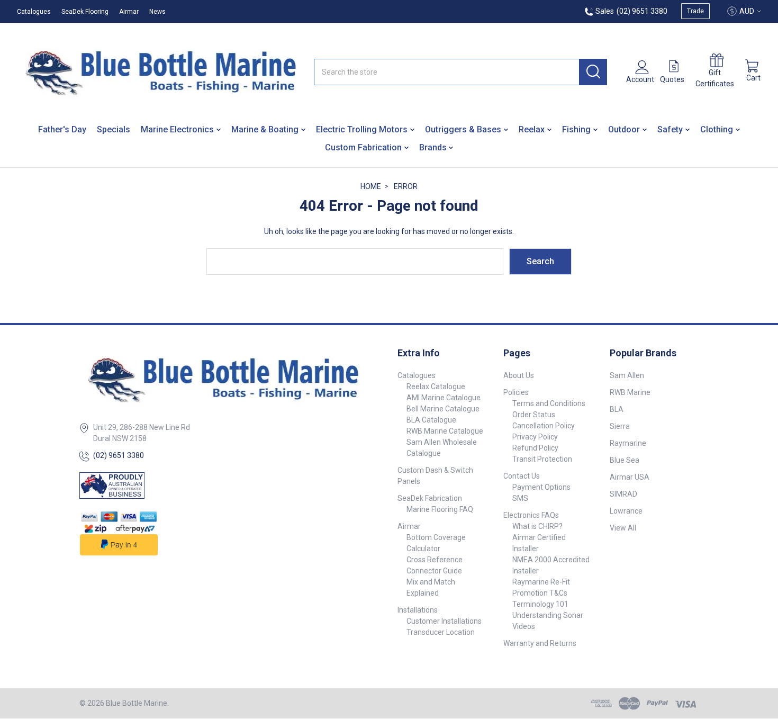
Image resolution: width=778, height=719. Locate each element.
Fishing (576, 129)
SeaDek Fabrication (429, 498)
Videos (523, 626)
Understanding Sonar (547, 615)
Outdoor (624, 129)
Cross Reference (434, 559)
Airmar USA (629, 477)
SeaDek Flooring (84, 11)
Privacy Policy (535, 437)
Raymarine (628, 443)
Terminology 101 (540, 604)
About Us (518, 375)
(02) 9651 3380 (118, 455)
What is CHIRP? (537, 526)
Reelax (532, 129)
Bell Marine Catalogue (443, 409)
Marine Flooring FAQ (439, 509)
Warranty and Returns (539, 643)
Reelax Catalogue (435, 386)
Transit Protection (542, 459)
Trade (695, 11)
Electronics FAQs (531, 515)
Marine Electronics (177, 129)
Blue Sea (624, 460)
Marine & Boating (264, 129)
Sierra (620, 426)
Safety (670, 129)
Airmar (129, 11)
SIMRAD (623, 494)
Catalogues (34, 11)
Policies (516, 392)
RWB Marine (630, 392)
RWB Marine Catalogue (444, 431)
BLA (616, 409)
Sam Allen (627, 375)
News (157, 11)
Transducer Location (440, 632)
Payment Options (541, 487)
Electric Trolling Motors (362, 129)
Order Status (533, 414)
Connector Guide (434, 571)
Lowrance (626, 511)
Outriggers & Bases (463, 129)
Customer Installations (444, 621)
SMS (520, 498)
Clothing (716, 129)
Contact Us (521, 476)
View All (623, 528)
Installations (417, 610)
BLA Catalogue (431, 420)
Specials (113, 129)
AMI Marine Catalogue (443, 397)
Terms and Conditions (548, 403)
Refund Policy (535, 448)
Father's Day (62, 129)
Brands (433, 147)
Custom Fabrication (363, 147)
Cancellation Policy (543, 425)
